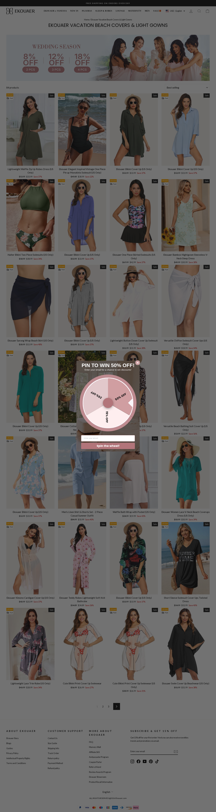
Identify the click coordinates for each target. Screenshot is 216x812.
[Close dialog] (138, 363)
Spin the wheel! (108, 446)
